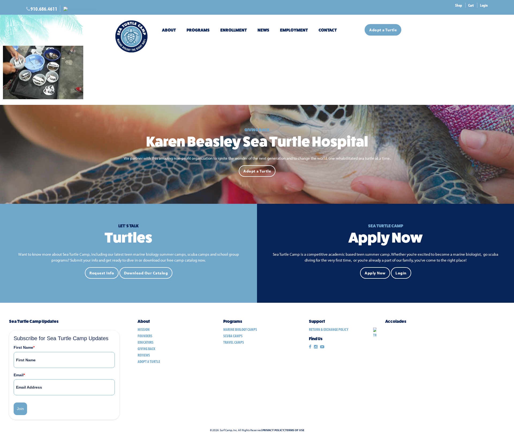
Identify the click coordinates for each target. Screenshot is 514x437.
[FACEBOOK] (310, 347)
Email (19, 375)
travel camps (233, 342)
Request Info (101, 272)
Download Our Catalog (146, 272)
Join (20, 409)
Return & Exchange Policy (328, 329)
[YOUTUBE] (322, 347)
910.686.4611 (44, 8)
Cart (471, 5)
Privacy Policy (273, 430)
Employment (294, 30)
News (263, 30)
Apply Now (375, 272)
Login (484, 5)
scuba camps (233, 335)
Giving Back (146, 348)
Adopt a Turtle (383, 29)
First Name (24, 347)
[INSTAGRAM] (316, 347)
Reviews (144, 355)
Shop (458, 5)
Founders (145, 335)
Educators (145, 342)
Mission (144, 329)
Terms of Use (294, 430)
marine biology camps (240, 329)
